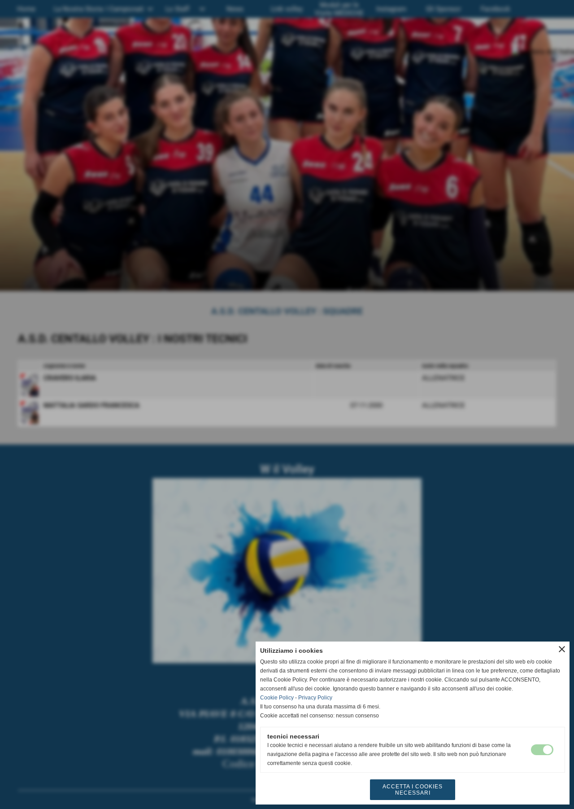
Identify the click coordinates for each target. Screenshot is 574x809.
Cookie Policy (277, 698)
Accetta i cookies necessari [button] (413, 789)
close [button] (562, 649)
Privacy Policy (315, 698)
